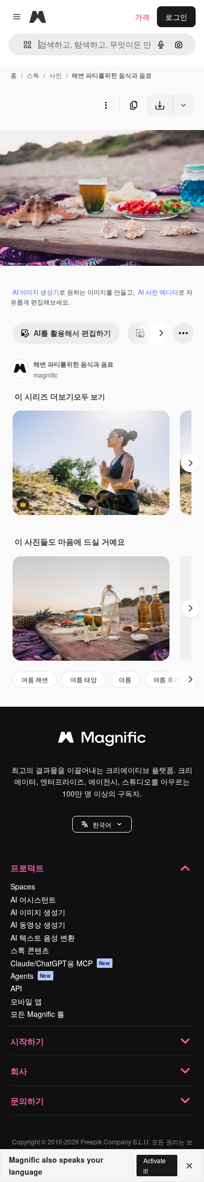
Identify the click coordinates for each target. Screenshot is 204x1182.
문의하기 (27, 1101)
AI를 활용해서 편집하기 (72, 332)
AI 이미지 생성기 (36, 291)
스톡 (33, 75)
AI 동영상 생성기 (37, 924)
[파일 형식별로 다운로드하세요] (183, 105)
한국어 (102, 824)
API (16, 988)
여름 (125, 679)
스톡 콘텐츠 (29, 950)
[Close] (189, 1166)
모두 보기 (89, 396)
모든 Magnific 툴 (37, 1014)
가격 (142, 16)
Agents (30, 975)
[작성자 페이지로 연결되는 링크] (19, 369)
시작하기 (27, 1041)
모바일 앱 (26, 1001)
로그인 (176, 16)
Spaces (22, 886)
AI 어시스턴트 (33, 899)
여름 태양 (83, 679)
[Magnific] (102, 739)
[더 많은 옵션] (105, 105)
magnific (45, 374)
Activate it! (154, 1165)
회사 (18, 1071)
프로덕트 (27, 868)
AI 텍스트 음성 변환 (42, 937)
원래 (60, 139)
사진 (55, 75)
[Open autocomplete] (23, 45)
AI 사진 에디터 (158, 291)
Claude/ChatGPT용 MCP (60, 963)
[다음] (161, 333)
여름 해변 (34, 679)
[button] (102, 824)
